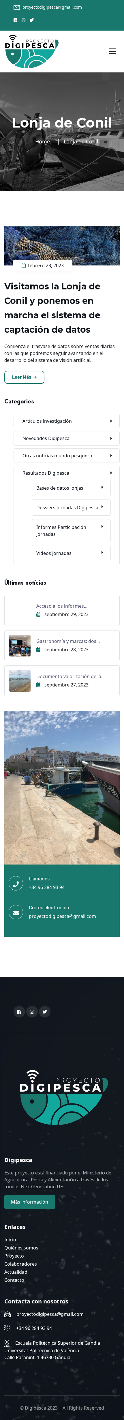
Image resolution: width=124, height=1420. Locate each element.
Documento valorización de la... (70, 676)
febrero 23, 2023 (45, 265)
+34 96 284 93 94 (47, 887)
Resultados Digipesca (45, 473)
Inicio (10, 1239)
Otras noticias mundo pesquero (57, 455)
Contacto (14, 1280)
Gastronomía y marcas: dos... (68, 641)
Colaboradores (20, 1264)
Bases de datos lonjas (59, 488)
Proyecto (14, 1256)
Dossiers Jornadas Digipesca (67, 507)
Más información (29, 1202)
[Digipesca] (31, 51)
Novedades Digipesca (45, 438)
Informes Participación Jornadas (61, 530)
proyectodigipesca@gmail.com (52, 7)
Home (44, 141)
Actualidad (15, 1272)
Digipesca (35, 1408)
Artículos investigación (47, 421)
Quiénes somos (21, 1248)
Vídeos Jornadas (54, 553)
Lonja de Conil (81, 141)
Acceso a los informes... (61, 606)
